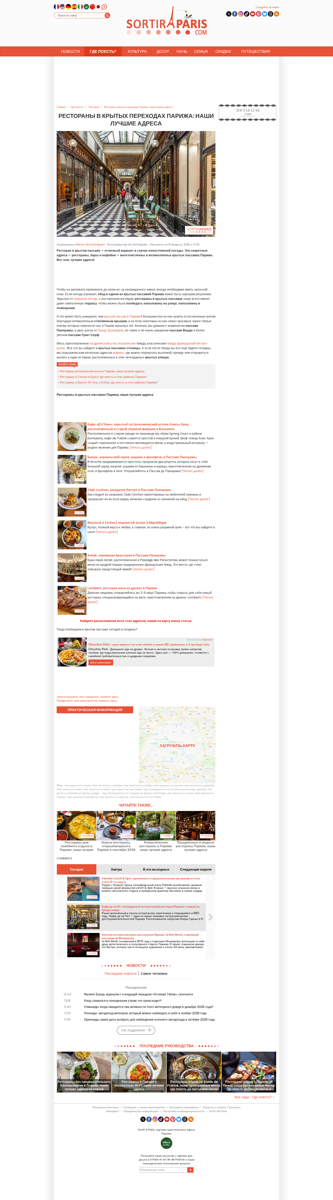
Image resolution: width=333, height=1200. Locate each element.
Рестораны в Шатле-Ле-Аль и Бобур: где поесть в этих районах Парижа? (109, 382)
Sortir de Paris (218, 1111)
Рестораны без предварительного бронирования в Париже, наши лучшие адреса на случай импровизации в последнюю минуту (84, 1085)
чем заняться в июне (180, 793)
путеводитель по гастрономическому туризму (177, 789)
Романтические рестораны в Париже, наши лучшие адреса (155, 846)
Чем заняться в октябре (107, 785)
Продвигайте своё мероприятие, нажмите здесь (87, 701)
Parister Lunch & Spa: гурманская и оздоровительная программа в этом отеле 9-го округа (151, 880)
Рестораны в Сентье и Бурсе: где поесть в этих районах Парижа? (103, 377)
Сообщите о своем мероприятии (144, 1107)
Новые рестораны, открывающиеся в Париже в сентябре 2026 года (116, 846)
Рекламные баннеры (105, 1107)
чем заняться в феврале (82, 797)
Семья (201, 51)
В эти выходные (156, 869)
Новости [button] (70, 51)
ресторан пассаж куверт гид (129, 789)
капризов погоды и (87, 299)
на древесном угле (103, 343)
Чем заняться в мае (69, 789)
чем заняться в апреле (168, 785)
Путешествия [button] (255, 51)
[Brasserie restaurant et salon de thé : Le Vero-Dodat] (136, 184)
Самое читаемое (154, 973)
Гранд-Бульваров (111, 330)
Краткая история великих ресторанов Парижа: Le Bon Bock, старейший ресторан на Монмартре (150, 936)
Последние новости (121, 973)
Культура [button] (137, 51)
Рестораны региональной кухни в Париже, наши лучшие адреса (102, 371)
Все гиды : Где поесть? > (254, 1097)
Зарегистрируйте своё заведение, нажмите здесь (88, 697)
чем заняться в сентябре (145, 797)
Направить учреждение (184, 1107)
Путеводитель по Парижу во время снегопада (137, 793)
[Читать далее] (141, 447)
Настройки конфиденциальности (183, 1111)
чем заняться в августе (113, 797)
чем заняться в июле (77, 785)
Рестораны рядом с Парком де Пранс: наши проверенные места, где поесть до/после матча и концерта (249, 1085)
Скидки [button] (223, 51)
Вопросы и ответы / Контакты (221, 1107)
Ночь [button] (182, 51)
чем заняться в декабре (199, 785)
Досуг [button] (163, 51)
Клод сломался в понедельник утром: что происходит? (122, 1000)
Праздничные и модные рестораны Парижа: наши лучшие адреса (195, 846)
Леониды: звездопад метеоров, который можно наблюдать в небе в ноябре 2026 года (145, 1013)
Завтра (116, 869)
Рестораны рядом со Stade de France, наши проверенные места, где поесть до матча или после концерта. (194, 1085)
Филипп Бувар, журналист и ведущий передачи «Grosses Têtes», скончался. (138, 994)
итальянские (127, 343)
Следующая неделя (196, 869)
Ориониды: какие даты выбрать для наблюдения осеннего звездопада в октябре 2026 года (149, 1019)
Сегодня (76, 869)
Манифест (112, 1111)
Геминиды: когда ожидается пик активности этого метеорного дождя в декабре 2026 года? (148, 1007)
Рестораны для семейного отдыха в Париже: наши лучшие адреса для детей (76, 846)
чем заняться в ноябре (138, 785)
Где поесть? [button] (103, 51)
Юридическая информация (141, 1111)
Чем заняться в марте (97, 789)
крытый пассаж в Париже (122, 316)
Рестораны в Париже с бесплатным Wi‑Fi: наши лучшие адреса (139, 1085)
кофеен (118, 352)
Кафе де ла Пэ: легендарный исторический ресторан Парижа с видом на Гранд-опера (150, 908)
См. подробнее (133, 1030)
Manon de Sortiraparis (90, 244)
